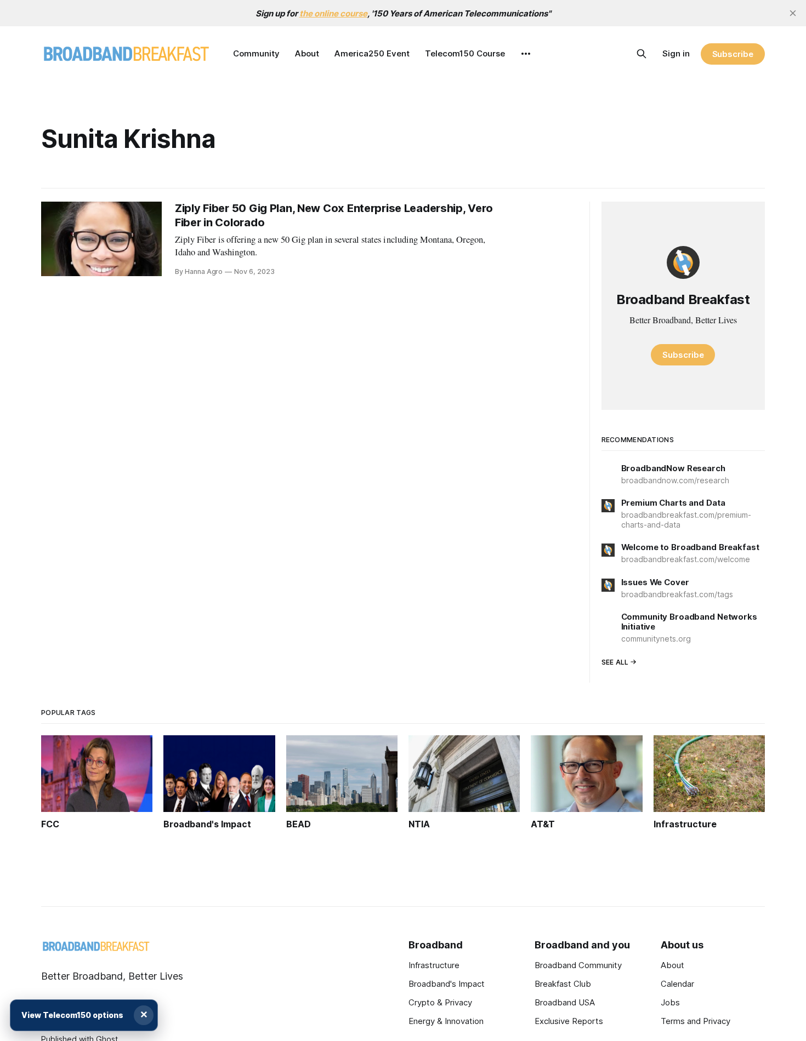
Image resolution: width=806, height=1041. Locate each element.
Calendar (677, 984)
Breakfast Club (563, 984)
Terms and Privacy (695, 1021)
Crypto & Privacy (440, 1002)
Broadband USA (565, 1002)
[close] (793, 13)
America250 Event (372, 53)
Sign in (676, 53)
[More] (526, 53)
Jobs (670, 1002)
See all (615, 662)
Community (256, 53)
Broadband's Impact (446, 984)
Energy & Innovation (446, 1021)
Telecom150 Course (465, 53)
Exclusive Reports (569, 1021)
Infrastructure (433, 965)
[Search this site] (641, 53)
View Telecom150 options (72, 1015)
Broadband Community (578, 965)
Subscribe (732, 54)
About (307, 53)
